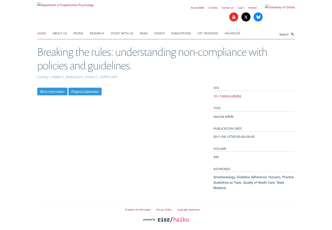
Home (41, 33)
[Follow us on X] (246, 17)
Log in (241, 7)
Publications (181, 33)
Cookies (212, 7)
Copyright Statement (188, 209)
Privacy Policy (164, 209)
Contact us (228, 7)
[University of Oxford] (276, 7)
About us (60, 33)
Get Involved (208, 33)
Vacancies (232, 33)
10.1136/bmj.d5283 (227, 96)
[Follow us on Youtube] (234, 17)
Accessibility (197, 7)
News (144, 33)
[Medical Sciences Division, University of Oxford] (78, 208)
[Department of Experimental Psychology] (65, 3)
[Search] (292, 33)
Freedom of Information (138, 209)
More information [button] (52, 91)
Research (97, 33)
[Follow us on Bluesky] (258, 17)
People (78, 33)
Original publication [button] (85, 91)
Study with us (122, 33)
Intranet (252, 7)
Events (159, 33)
